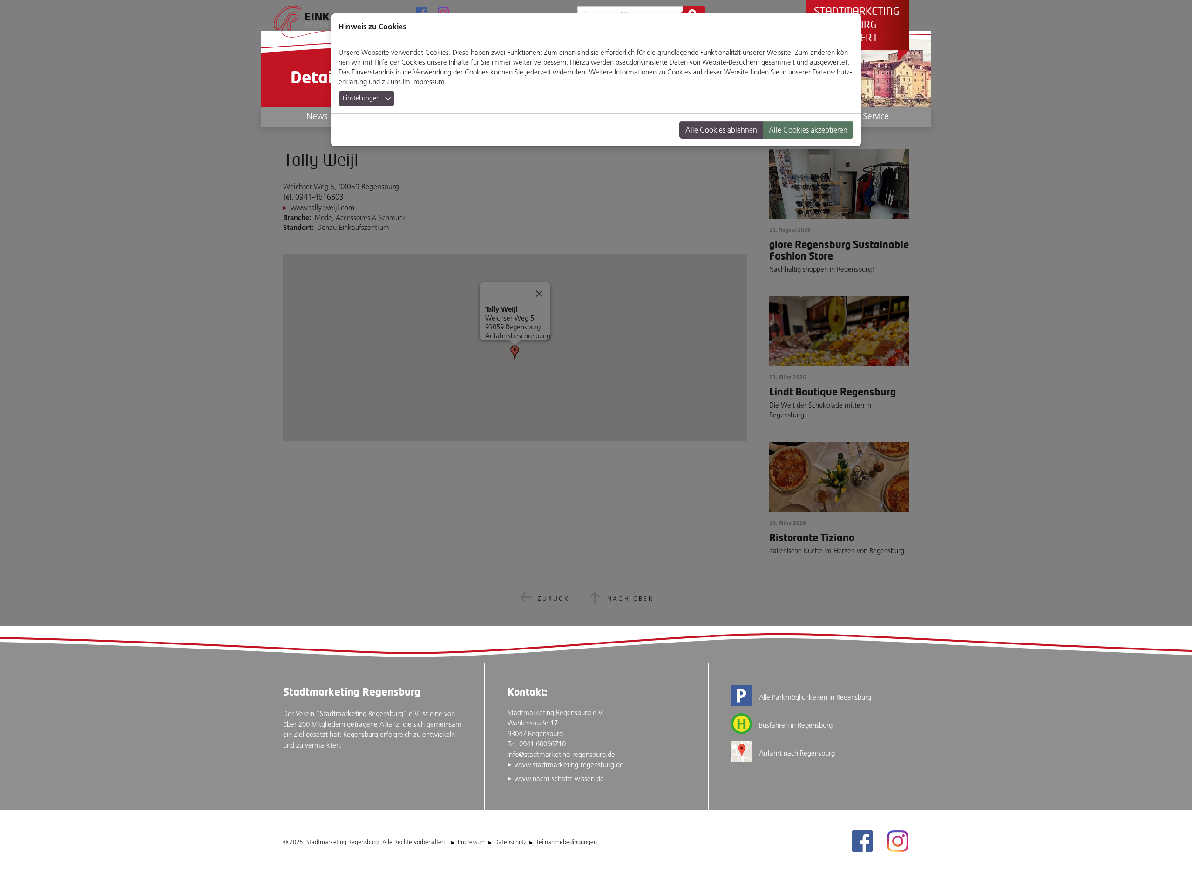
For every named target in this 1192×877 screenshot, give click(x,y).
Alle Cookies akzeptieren (808, 129)
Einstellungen (361, 98)
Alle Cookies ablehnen (721, 129)
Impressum (428, 81)
